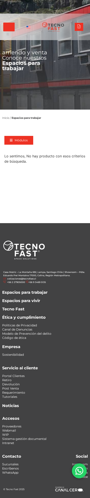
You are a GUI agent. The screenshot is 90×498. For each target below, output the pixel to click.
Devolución (11, 384)
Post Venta (10, 388)
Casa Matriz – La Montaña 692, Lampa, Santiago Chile (33, 272)
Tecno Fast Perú (14, 4)
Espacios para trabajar (25, 292)
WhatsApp (10, 473)
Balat (61, 4)
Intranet (8, 443)
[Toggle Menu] (9, 27)
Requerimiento (13, 393)
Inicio (5, 117)
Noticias (10, 405)
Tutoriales (9, 397)
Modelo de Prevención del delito (26, 334)
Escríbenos (10, 468)
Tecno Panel (78, 4)
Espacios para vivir (21, 300)
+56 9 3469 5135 (75, 9)
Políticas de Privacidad (19, 325)
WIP (5, 435)
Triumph (47, 4)
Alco (33, 4)
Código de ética (14, 338)
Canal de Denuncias (17, 329)
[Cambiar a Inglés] (28, 27)
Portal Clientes (13, 376)
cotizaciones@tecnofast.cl (21, 278)
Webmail (9, 430)
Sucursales (10, 464)
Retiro (7, 380)
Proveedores (11, 426)
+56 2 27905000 (52, 9)
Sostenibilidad (13, 355)
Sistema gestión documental (24, 439)
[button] (18, 140)
